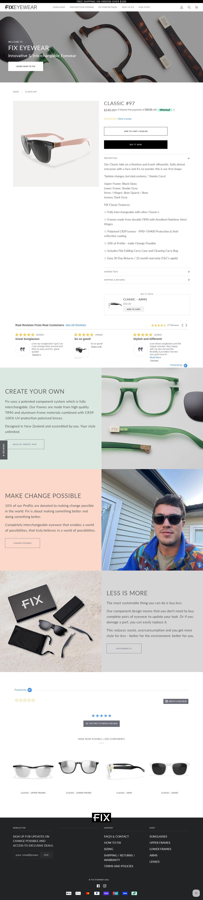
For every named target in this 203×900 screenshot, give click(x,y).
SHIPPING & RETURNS (114, 280)
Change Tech (111, 272)
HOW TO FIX (112, 842)
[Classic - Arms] (124, 768)
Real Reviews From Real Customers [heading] (39, 325)
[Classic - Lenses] (170, 768)
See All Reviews (75, 325)
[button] (182, 325)
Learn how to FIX (25, 66)
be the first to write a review (101, 723)
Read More (96, 357)
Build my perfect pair (24, 444)
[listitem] (39, 348)
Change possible (23, 543)
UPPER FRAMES (160, 842)
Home (16, 92)
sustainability (124, 648)
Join (46, 855)
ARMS (153, 855)
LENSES (155, 861)
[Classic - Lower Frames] (79, 768)
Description (110, 158)
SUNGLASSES (158, 836)
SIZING (108, 849)
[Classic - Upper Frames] (33, 768)
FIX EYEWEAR (97, 880)
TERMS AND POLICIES (118, 866)
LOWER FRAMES (160, 849)
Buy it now (136, 144)
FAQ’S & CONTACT (116, 836)
